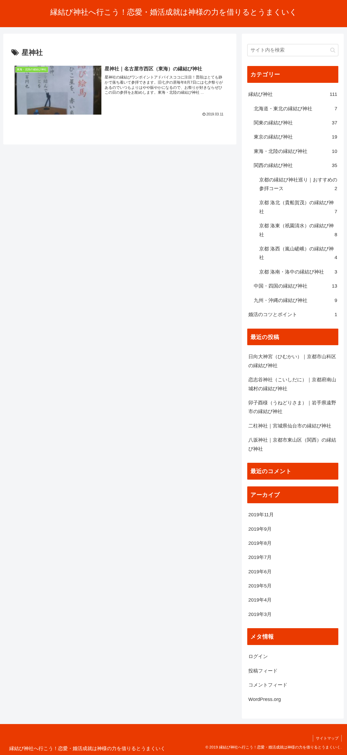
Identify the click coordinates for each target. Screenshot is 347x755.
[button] (333, 50)
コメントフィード (267, 685)
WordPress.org (264, 699)
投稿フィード (263, 671)
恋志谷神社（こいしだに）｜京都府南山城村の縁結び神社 (292, 384)
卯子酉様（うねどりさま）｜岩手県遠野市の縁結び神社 (292, 407)
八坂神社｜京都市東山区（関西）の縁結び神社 (292, 444)
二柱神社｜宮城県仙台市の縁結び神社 (289, 426)
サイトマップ (327, 738)
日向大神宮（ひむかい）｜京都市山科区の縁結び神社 (292, 361)
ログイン (258, 656)
